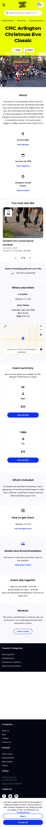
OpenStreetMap (30, 349)
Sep (8, 211)
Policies (6, 747)
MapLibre (10, 349)
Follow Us (7, 789)
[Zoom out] (41, 330)
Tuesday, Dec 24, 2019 (23, 309)
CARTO (19, 349)
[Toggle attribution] (41, 349)
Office (5, 771)
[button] (23, 339)
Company (7, 724)
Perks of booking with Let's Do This (23, 268)
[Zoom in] (41, 326)
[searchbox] (23, 13)
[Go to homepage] (23, 5)
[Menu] (9, 5)
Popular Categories (12, 648)
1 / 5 (23, 258)
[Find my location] (41, 335)
